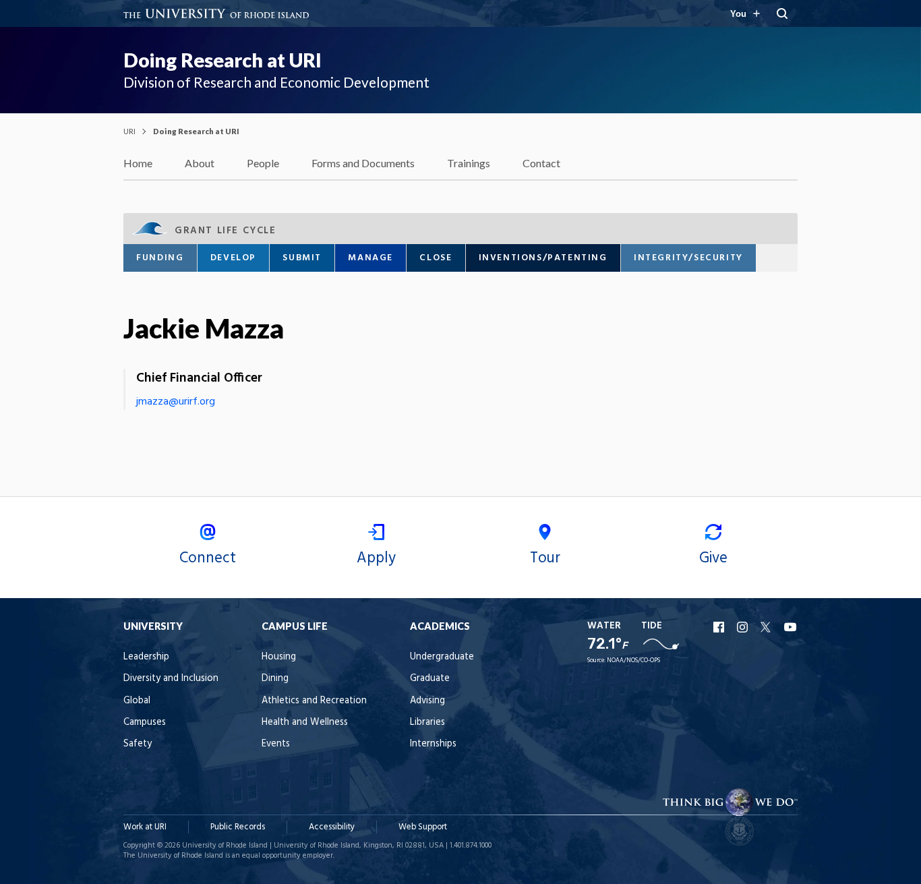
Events (276, 744)
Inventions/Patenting (543, 258)
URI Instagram (743, 627)
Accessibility (332, 827)
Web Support (422, 827)
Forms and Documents (363, 162)
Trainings (468, 162)
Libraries (427, 722)
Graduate (430, 678)
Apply (376, 558)
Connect (207, 558)
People (263, 162)
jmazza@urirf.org (175, 402)
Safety (137, 744)
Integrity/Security (688, 258)
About (199, 162)
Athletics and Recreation (314, 701)
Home (137, 162)
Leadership (146, 657)
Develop (233, 258)
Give (713, 558)
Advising (427, 701)
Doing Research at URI (222, 60)
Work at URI (145, 827)
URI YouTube (791, 627)
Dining (275, 678)
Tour (545, 558)
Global (136, 701)
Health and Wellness (305, 722)
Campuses (144, 722)
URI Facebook (720, 627)
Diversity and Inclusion (170, 678)
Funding (159, 258)
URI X (767, 627)
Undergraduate (442, 657)
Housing (279, 657)
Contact (541, 162)
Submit (302, 258)
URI (129, 131)
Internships (433, 744)
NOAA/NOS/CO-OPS (633, 660)
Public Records (237, 827)
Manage (370, 258)
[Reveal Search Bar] (782, 13)
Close (435, 258)
